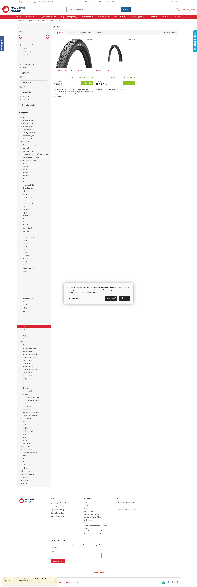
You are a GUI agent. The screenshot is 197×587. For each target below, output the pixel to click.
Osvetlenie (26, 231)
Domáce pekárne (29, 382)
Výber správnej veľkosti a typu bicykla (130, 506)
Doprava (98, 2)
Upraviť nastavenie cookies (68, 582)
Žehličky (26, 403)
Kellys (26, 67)
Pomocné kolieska (29, 237)
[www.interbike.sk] (98, 572)
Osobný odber (111, 2)
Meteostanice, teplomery (31, 413)
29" (24, 296)
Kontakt (88, 2)
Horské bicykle (28, 120)
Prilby (25, 234)
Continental (28, 64)
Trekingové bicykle (29, 133)
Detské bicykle (28, 126)
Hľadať (126, 9)
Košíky (25, 200)
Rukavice (26, 243)
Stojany (25, 246)
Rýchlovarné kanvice (30, 357)
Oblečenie (24, 483)
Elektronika (24, 480)
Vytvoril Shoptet (172, 582)
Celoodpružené (28, 151)
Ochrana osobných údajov (93, 517)
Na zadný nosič (28, 182)
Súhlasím (125, 298)
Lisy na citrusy (27, 376)
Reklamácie (88, 520)
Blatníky (25, 166)
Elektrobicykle (25, 142)
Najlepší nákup (59, 510)
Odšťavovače (27, 373)
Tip (25, 55)
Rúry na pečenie (28, 459)
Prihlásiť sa (58, 561)
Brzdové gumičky (29, 268)
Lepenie (25, 213)
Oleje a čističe (28, 228)
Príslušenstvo (28, 188)
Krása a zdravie (25, 471)
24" (24, 283)
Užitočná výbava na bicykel (126, 502)
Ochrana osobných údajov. (88, 292)
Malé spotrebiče (26, 342)
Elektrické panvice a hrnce (32, 397)
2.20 (26, 96)
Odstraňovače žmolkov (31, 416)
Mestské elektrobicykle (31, 157)
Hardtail (26, 148)
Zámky (25, 249)
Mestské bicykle (28, 136)
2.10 (26, 100)
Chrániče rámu (28, 197)
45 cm (25, 437)
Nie (25, 77)
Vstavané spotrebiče (30, 453)
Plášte (25, 308)
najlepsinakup (59, 513)
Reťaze (25, 265)
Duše (24, 271)
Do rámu (26, 176)
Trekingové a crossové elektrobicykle (36, 154)
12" (24, 274)
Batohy (25, 163)
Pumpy (25, 240)
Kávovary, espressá (30, 348)
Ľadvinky (26, 209)
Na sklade (28, 45)
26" (24, 286)
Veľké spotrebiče (26, 419)
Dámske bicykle (28, 123)
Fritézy (25, 385)
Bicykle (22, 117)
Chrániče (26, 194)
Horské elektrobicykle (30, 145)
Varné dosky (27, 456)
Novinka (27, 51)
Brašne (25, 170)
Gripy (24, 302)
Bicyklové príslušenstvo (28, 160)
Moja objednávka (89, 523)
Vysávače (26, 345)
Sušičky (25, 428)
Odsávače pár (27, 449)
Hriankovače (27, 388)
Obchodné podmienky (91, 514)
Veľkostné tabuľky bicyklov (93, 534)
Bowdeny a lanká (28, 262)
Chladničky (26, 422)
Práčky (25, 425)
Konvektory (27, 406)
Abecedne (100, 33)
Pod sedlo (26, 179)
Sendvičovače (28, 391)
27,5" (25, 290)
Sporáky (26, 440)
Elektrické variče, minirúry (32, 400)
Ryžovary (26, 394)
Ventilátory (26, 409)
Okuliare (26, 222)
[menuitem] (18, 17)
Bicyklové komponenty (28, 259)
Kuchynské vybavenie (27, 474)
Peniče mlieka (28, 351)
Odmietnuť (111, 298)
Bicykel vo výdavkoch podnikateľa (95, 531)
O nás (78, 2)
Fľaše (25, 206)
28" (24, 293)
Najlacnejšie (72, 33)
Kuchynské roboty (29, 363)
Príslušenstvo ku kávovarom (33, 354)
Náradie (25, 216)
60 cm (25, 434)
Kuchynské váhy (28, 379)
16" (24, 277)
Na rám (25, 173)
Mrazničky (26, 446)
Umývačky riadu (28, 431)
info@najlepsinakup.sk (62, 503)
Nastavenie (73, 298)
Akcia (26, 48)
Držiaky (25, 191)
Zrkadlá (25, 253)
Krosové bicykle (28, 129)
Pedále (25, 305)
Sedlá (25, 339)
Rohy (24, 336)
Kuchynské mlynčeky (30, 369)
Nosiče (25, 219)
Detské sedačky (28, 185)
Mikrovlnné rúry (28, 443)
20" (24, 280)
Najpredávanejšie (86, 33)
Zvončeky (26, 256)
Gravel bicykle (28, 139)
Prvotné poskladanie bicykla (126, 509)
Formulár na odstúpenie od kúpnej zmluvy (95, 527)
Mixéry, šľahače (28, 360)
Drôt (26, 87)
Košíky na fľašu (28, 203)
